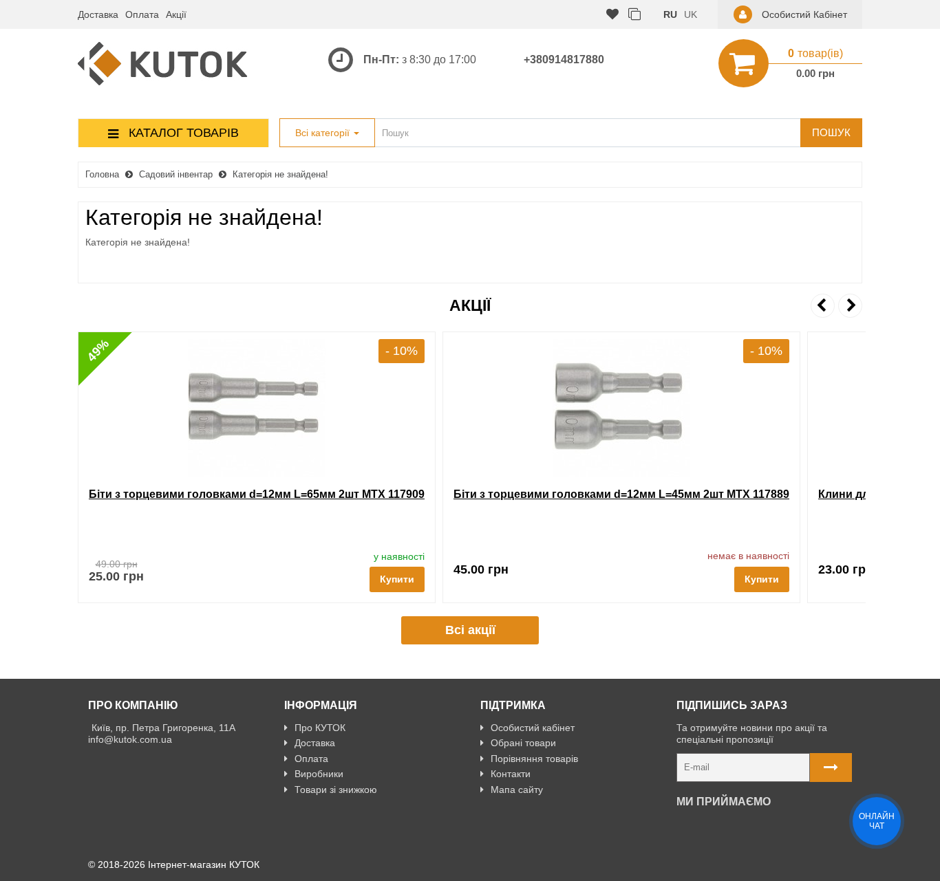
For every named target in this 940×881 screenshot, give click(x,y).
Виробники (319, 773)
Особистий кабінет (533, 727)
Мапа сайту (517, 789)
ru (670, 14)
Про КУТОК (320, 727)
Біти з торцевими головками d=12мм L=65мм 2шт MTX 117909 (257, 494)
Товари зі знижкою (336, 789)
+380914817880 (564, 59)
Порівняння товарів (534, 758)
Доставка (98, 14)
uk (690, 14)
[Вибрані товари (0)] (612, 14)
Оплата (142, 14)
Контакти (511, 773)
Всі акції (470, 630)
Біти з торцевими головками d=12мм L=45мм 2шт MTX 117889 (621, 494)
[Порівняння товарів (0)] (634, 14)
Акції (176, 14)
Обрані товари (523, 742)
